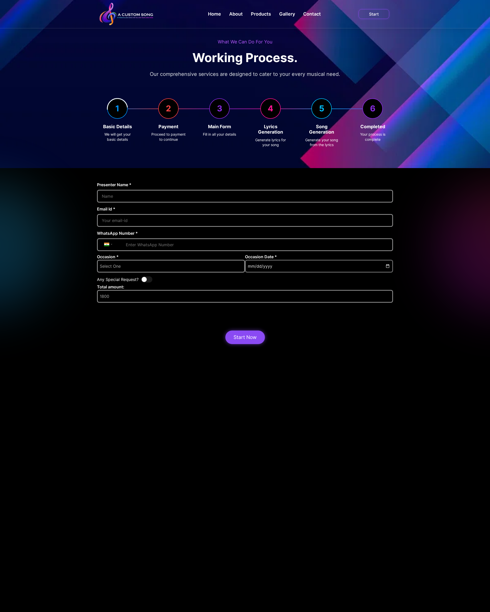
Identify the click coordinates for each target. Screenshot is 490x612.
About (236, 14)
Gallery (287, 14)
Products (261, 14)
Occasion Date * (261, 256)
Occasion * (108, 256)
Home (214, 14)
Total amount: (110, 286)
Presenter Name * (114, 184)
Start (374, 14)
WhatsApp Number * (117, 233)
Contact (312, 14)
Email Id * (106, 208)
